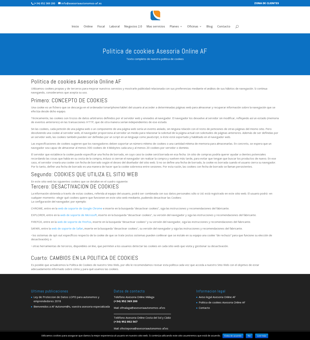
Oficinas (192, 26)
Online (88, 26)
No (249, 336)
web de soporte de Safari (67, 228)
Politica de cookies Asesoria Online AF (222, 302)
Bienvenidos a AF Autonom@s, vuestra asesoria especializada (72, 306)
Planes (174, 26)
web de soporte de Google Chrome (80, 208)
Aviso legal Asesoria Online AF (217, 297)
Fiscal (101, 26)
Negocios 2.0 (133, 26)
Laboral (114, 26)
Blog (209, 26)
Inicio (75, 26)
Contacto (223, 26)
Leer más (261, 336)
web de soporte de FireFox (74, 222)
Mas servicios (156, 26)
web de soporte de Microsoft (78, 215)
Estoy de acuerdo (232, 336)
